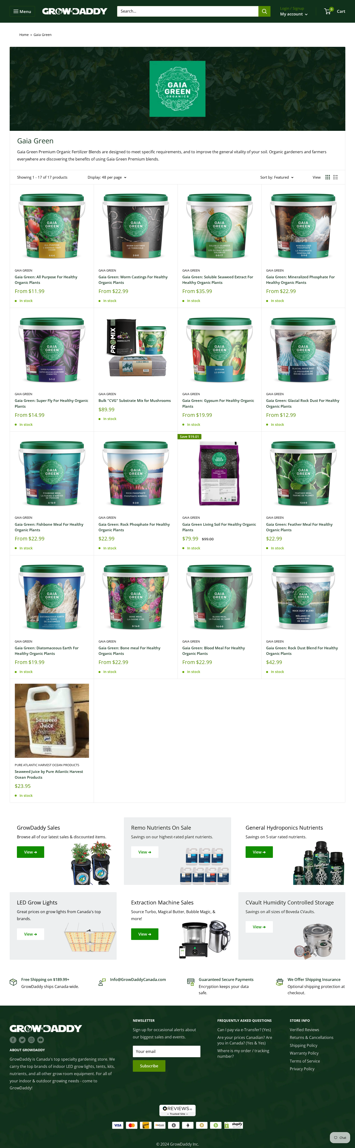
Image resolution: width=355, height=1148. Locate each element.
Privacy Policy (302, 1068)
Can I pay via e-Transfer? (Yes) (244, 1029)
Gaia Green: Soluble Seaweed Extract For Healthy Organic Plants (217, 279)
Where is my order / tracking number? (243, 1053)
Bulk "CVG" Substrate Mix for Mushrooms (135, 400)
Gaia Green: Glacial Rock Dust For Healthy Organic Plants (302, 403)
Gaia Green (23, 270)
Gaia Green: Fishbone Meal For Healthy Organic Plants (49, 527)
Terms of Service (305, 1061)
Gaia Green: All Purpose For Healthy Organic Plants (46, 279)
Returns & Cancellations (312, 1037)
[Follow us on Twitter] (22, 1039)
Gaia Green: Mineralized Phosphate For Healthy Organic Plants (300, 279)
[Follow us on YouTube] (40, 1039)
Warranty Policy (304, 1053)
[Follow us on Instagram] (31, 1039)
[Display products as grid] (328, 177)
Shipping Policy (303, 1045)
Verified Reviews (304, 1029)
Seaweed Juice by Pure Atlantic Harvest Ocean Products (49, 774)
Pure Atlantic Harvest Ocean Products (47, 765)
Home (24, 34)
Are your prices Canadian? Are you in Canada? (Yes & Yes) (244, 1040)
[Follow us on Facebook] (13, 1039)
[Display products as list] (336, 177)
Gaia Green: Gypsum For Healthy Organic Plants (218, 403)
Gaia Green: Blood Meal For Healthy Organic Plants (213, 650)
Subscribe (149, 1066)
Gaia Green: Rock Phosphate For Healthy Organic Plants (134, 527)
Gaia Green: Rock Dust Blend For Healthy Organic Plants (302, 650)
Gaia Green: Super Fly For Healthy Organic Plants (51, 403)
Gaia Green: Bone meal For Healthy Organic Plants (129, 650)
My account (292, 14)
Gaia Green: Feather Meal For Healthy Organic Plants (299, 527)
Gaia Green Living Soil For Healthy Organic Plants (219, 527)
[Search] (264, 11)
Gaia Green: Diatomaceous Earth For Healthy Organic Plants (46, 650)
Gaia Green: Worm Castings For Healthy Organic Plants (133, 279)
